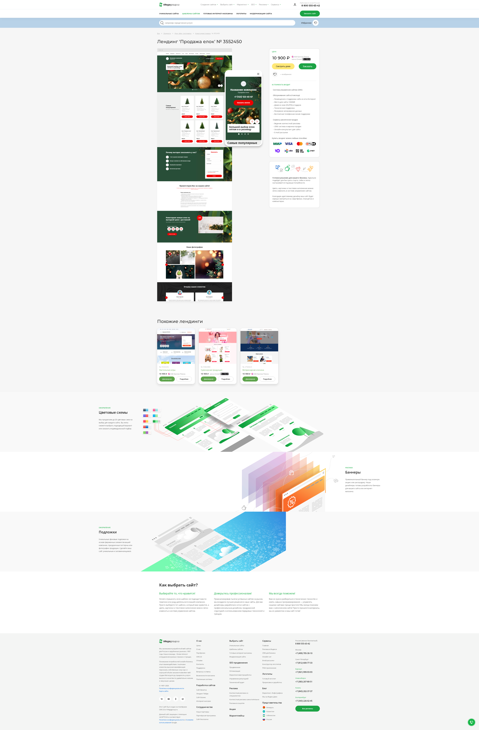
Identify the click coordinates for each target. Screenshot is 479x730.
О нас (198, 649)
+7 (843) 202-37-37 (303, 691)
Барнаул (298, 669)
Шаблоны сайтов (191, 14)
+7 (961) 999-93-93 (303, 672)
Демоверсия (167, 379)
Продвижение (234, 667)
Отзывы (199, 660)
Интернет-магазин (203, 701)
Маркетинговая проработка (240, 675)
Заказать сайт (310, 13)
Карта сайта (163, 691)
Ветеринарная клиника (253, 370)
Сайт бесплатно (202, 719)
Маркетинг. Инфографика (272, 693)
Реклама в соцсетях (236, 703)
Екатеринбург (300, 697)
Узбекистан (270, 715)
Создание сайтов (208, 4)
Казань (298, 688)
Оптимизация (234, 671)
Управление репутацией (238, 679)
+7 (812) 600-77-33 (303, 662)
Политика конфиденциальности (171, 688)
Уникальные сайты (169, 14)
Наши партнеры (202, 712)
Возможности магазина (205, 675)
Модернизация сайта (261, 14)
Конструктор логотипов (271, 664)
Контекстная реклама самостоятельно (244, 699)
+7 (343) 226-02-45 (303, 700)
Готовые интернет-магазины (218, 14)
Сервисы (275, 4)
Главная (265, 645)
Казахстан (270, 711)
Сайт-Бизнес (201, 697)
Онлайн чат (266, 657)
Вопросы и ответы (203, 672)
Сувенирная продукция (211, 370)
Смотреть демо (283, 66)
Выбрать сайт (226, 4)
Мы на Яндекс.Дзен (269, 697)
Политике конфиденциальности (171, 720)
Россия (269, 719)
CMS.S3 (199, 657)
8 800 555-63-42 (310, 5)
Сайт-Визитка (201, 690)
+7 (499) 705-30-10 (303, 653)
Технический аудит (236, 682)
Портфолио (200, 653)
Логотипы (241, 14)
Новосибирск (300, 678)
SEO (253, 4)
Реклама (263, 4)
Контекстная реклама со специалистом (238, 694)
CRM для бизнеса (268, 653)
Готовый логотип (269, 679)
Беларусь (270, 707)
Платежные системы (204, 679)
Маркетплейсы (236, 715)
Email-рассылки (268, 660)
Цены (198, 645)
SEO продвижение (238, 662)
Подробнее (184, 379)
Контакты (200, 664)
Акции (232, 709)
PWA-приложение (269, 668)
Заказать (307, 66)
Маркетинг (242, 4)
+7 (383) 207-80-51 (303, 681)
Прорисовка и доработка (272, 682)
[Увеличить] (190, 353)
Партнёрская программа (206, 715)
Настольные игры (167, 370)
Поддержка (200, 668)
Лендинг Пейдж (202, 693)
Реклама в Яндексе (269, 649)
